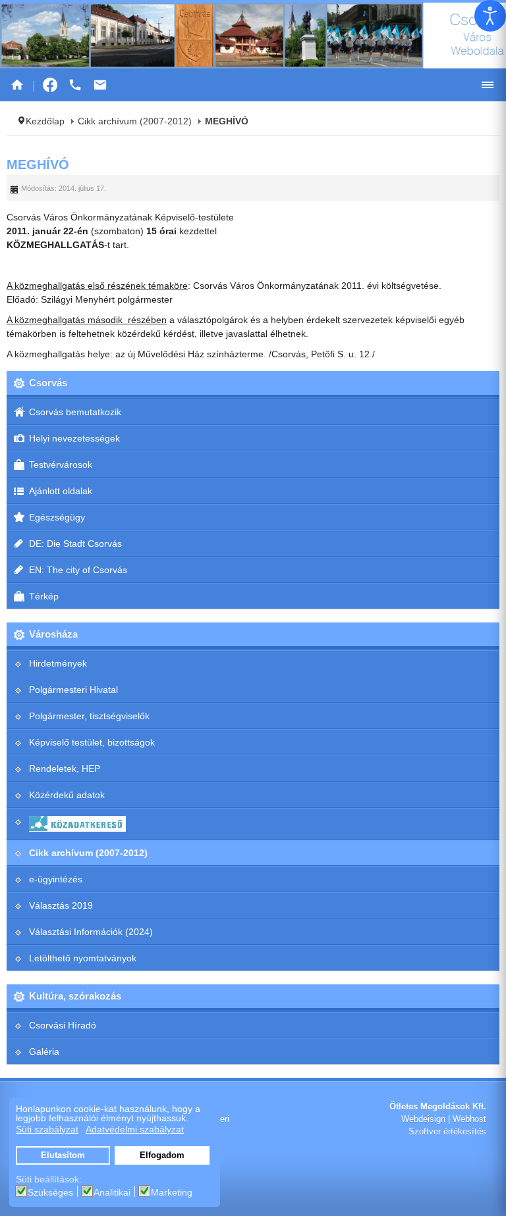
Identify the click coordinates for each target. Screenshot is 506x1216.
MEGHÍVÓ (38, 164)
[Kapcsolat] (100, 85)
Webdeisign (423, 1119)
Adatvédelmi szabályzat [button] (135, 1129)
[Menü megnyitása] (487, 85)
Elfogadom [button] (162, 1155)
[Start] (17, 85)
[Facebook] (50, 85)
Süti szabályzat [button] (47, 1129)
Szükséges (50, 1192)
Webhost (469, 1119)
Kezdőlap (45, 121)
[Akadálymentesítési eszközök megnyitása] (490, 16)
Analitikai (112, 1192)
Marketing (171, 1192)
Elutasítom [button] (63, 1155)
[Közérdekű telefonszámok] (75, 85)
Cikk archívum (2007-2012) (135, 121)
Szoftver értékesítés (447, 1131)
